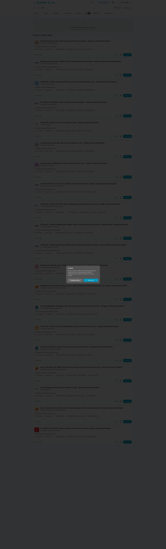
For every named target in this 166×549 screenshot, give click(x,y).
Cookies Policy (75, 280)
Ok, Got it (91, 280)
